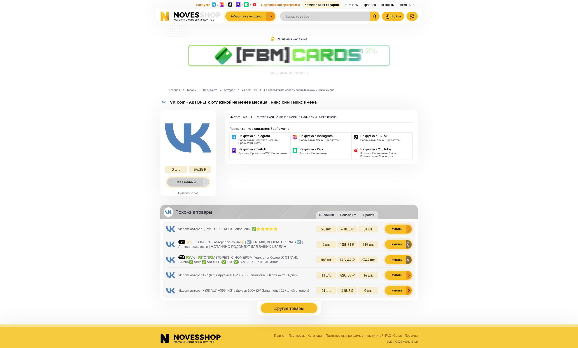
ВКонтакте (210, 90)
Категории (316, 336)
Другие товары (289, 308)
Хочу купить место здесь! (289, 73)
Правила (369, 4)
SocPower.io (279, 128)
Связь (397, 336)
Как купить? (374, 336)
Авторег (229, 90)
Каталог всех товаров (322, 4)
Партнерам (297, 336)
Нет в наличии (186, 182)
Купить (397, 229)
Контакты (387, 4)
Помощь (405, 4)
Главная (174, 90)
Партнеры (350, 4)
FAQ (388, 336)
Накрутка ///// (223, 4)
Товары (191, 90)
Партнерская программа (280, 4)
